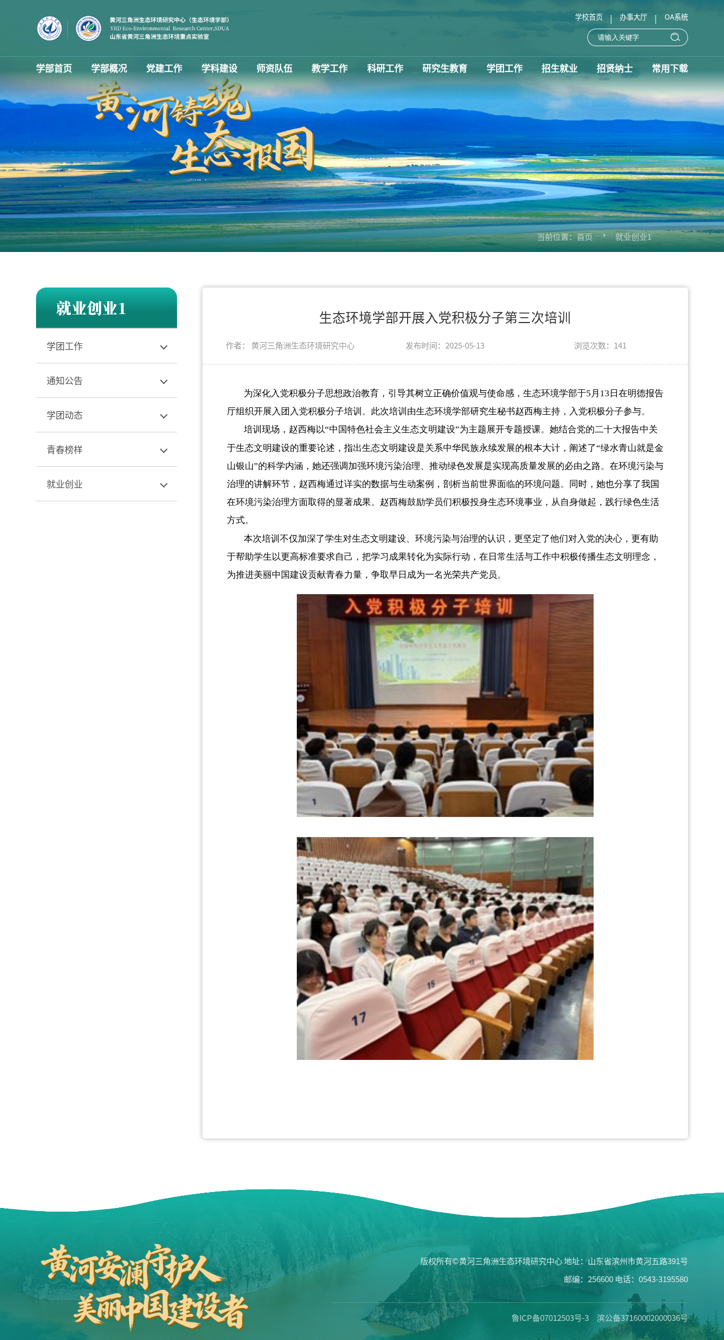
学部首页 (54, 67)
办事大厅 (633, 17)
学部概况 (109, 67)
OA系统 (676, 17)
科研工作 (385, 67)
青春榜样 (65, 449)
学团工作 (505, 67)
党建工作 (164, 67)
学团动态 (65, 414)
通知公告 (65, 380)
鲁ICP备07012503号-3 (550, 1317)
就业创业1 (633, 236)
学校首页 (589, 17)
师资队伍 (275, 67)
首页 (585, 236)
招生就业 (560, 67)
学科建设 (219, 67)
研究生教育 (444, 67)
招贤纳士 (615, 67)
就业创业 (65, 483)
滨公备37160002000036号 (642, 1317)
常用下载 (670, 67)
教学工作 (330, 67)
